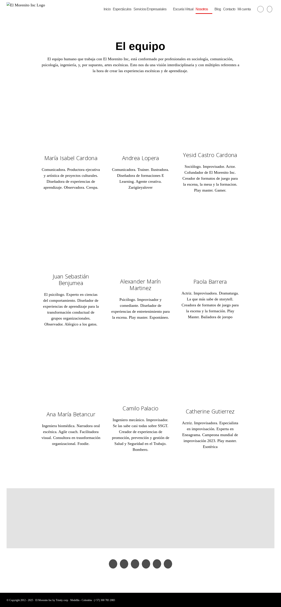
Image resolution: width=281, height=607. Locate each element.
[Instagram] (135, 564)
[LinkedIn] (157, 564)
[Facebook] (113, 564)
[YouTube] (124, 564)
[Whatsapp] (168, 564)
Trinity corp (62, 600)
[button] (269, 9)
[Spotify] (146, 564)
